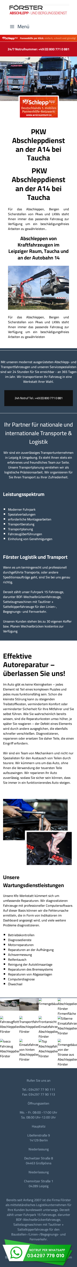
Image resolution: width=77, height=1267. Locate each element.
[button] (19, 26)
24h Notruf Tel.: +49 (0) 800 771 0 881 (39, 398)
